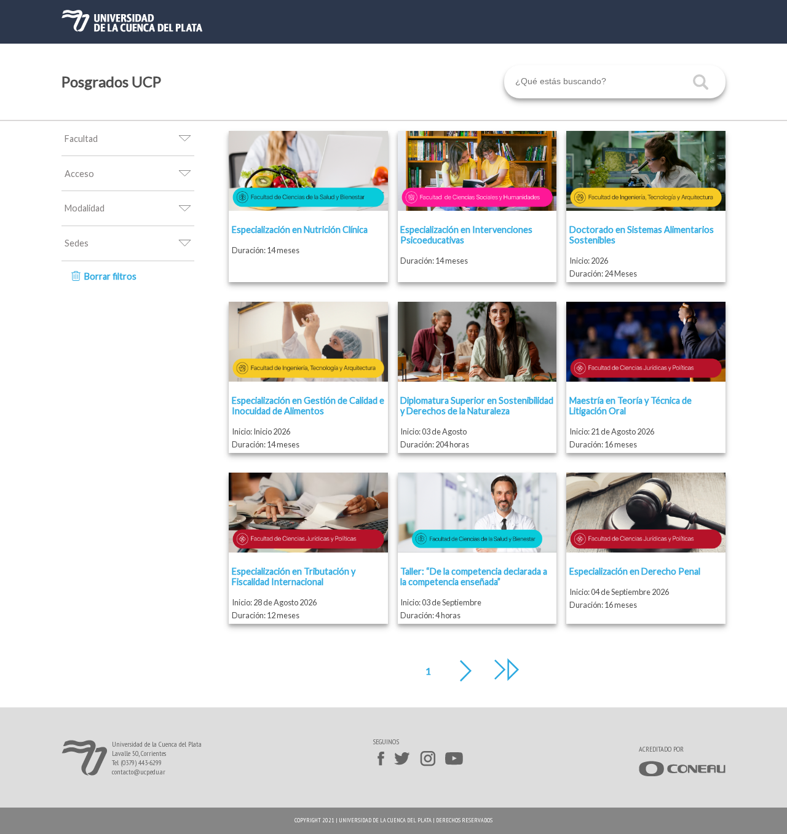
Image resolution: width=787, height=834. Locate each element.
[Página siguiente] (472, 671)
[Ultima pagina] (506, 670)
